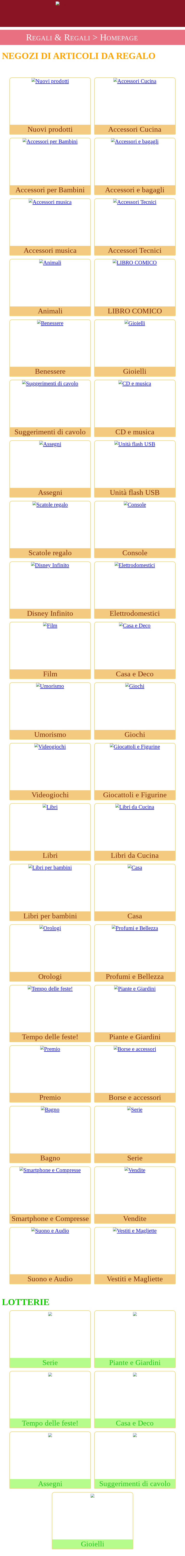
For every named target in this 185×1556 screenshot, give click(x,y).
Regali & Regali (58, 37)
